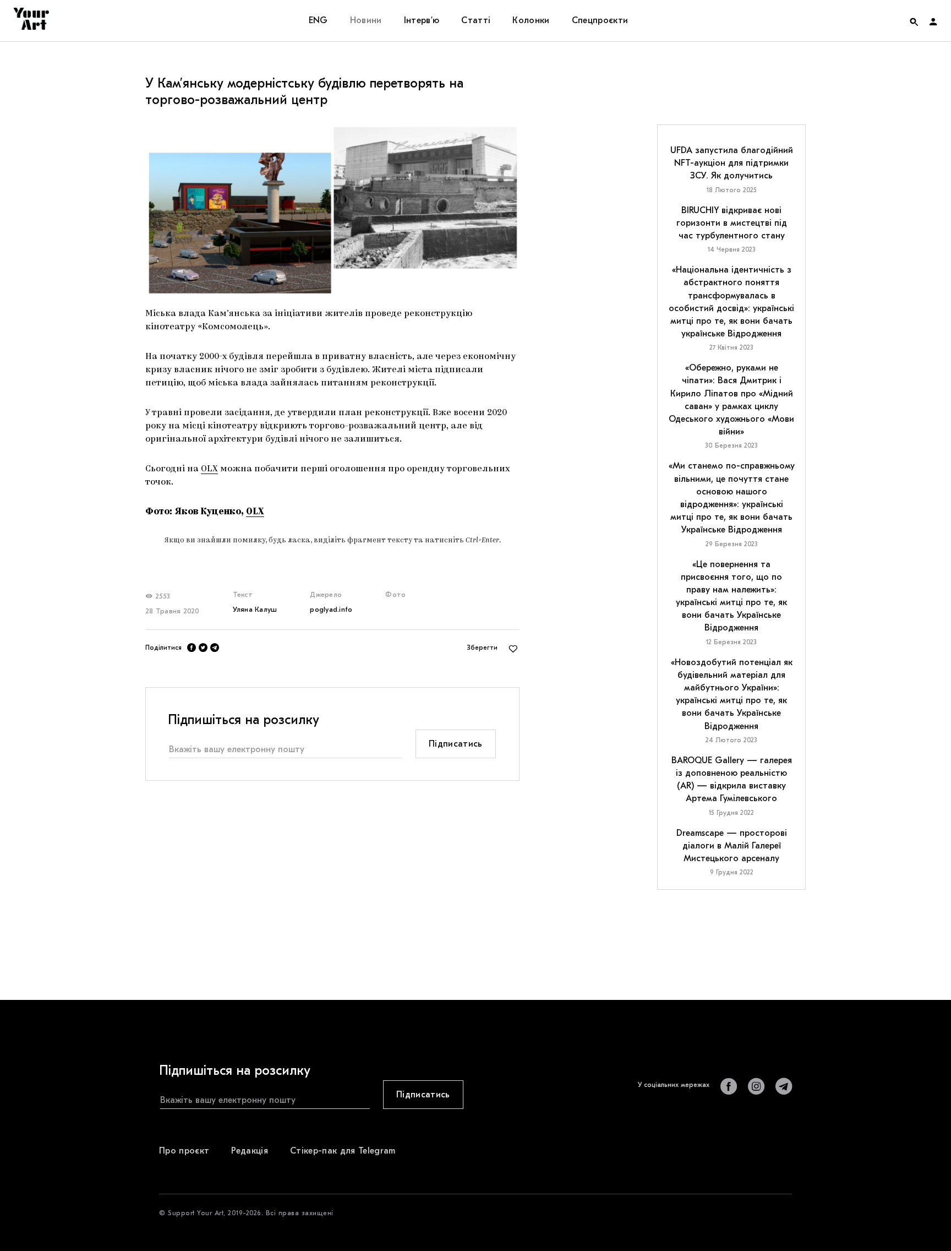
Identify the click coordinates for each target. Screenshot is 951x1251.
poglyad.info (331, 609)
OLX (209, 469)
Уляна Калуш (255, 609)
